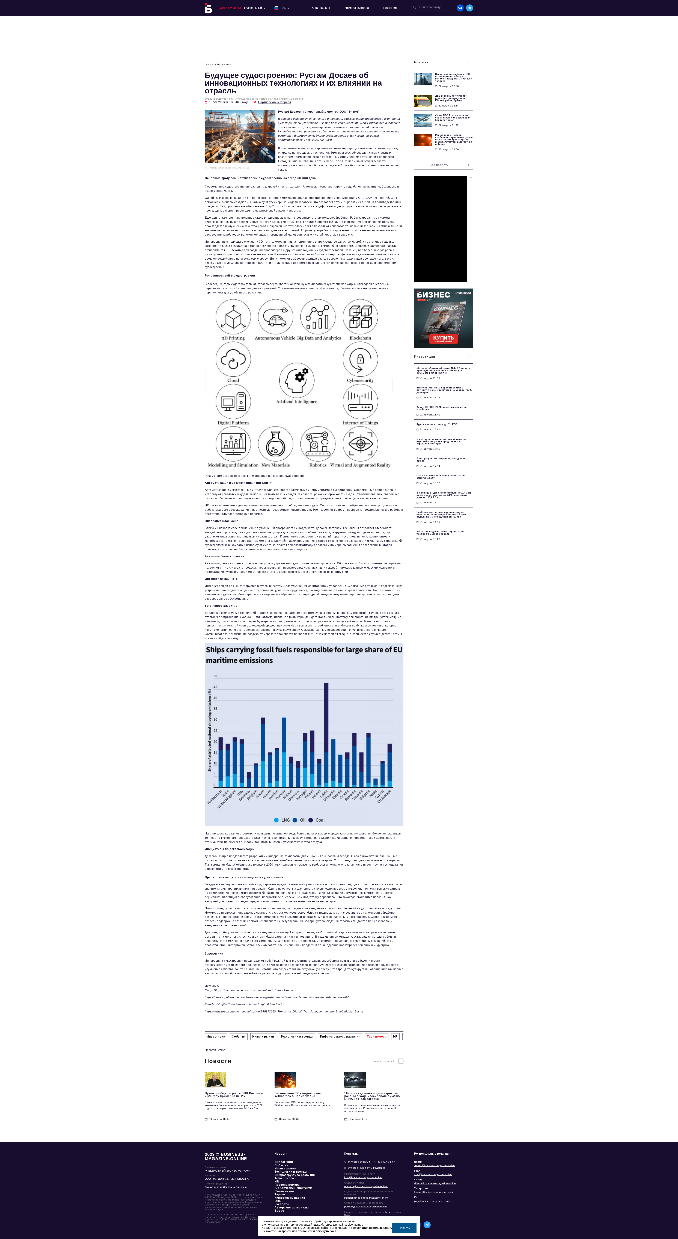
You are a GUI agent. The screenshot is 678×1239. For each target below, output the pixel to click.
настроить (284, 1231)
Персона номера (287, 1184)
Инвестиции (284, 1161)
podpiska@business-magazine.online (366, 1197)
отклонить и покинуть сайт (317, 1231)
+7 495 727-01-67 (384, 1161)
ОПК (278, 1200)
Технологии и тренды (291, 1171)
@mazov (390, 1212)
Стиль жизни (284, 1191)
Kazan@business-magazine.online (434, 1192)
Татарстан (421, 1188)
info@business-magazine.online (363, 1177)
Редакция (390, 7)
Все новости (439, 165)
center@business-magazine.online (434, 1165)
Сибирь (419, 1179)
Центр (418, 1161)
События (281, 1165)
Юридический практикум (293, 1187)
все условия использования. (371, 1227)
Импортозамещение (290, 1197)
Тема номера (224, 64)
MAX (347, 1214)
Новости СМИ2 (215, 1049)
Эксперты (282, 1204)
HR (277, 1181)
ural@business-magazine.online (433, 1174)
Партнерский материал (274, 102)
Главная (209, 64)
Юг (416, 1197)
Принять (404, 1227)
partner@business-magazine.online (365, 1206)
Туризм (280, 1194)
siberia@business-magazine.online (435, 1183)
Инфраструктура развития (295, 1174)
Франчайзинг (321, 7)
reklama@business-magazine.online (366, 1186)
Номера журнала (357, 7)
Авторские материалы (292, 1207)
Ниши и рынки (285, 1168)
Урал (417, 1170)
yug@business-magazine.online (433, 1201)
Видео (279, 1210)
